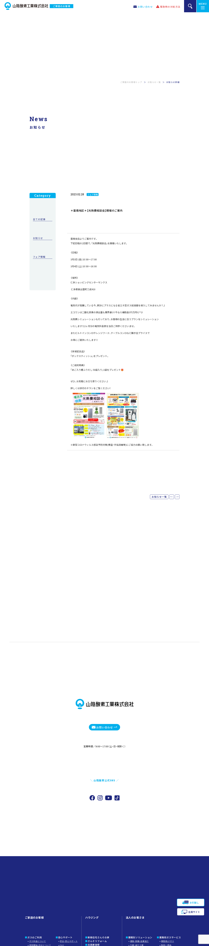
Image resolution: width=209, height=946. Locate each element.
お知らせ (38, 238)
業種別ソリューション (140, 937)
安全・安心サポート (69, 941)
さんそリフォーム (97, 941)
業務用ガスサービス (170, 937)
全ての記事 (39, 219)
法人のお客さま (135, 917)
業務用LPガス (167, 941)
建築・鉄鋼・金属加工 (139, 941)
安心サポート (65, 937)
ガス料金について (37, 941)
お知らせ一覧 (154, 82)
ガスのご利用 (34, 937)
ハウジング (92, 917)
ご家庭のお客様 (61, 6)
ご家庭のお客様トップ (131, 82)
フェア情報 (39, 257)
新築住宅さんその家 (98, 937)
